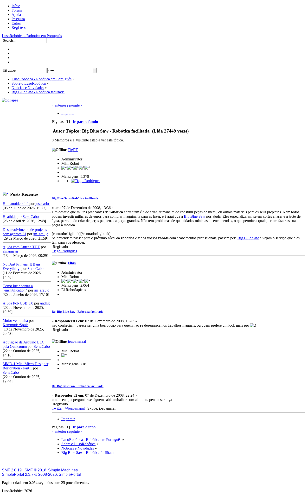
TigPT (73, 150)
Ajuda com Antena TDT (21, 247)
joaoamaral (77, 341)
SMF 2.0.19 (12, 470)
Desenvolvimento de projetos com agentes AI (25, 232)
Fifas (72, 263)
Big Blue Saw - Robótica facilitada (75, 198)
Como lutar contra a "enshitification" (18, 288)
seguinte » (75, 105)
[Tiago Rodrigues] (85, 181)
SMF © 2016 (35, 470)
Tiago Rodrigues (64, 251)
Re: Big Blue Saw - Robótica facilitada (77, 311)
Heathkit (9, 217)
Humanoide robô (16, 204)
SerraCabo (31, 217)
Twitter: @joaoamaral (68, 408)
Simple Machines (63, 470)
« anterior (59, 105)
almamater (10, 251)
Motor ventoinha (15, 320)
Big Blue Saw (194, 216)
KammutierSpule (15, 325)
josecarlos (42, 204)
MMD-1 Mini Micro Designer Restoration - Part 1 (25, 366)
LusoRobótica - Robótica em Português (32, 36)
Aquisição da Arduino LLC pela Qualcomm (24, 344)
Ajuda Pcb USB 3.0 (18, 303)
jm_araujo (40, 234)
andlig (45, 303)
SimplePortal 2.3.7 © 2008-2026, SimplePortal (41, 474)
